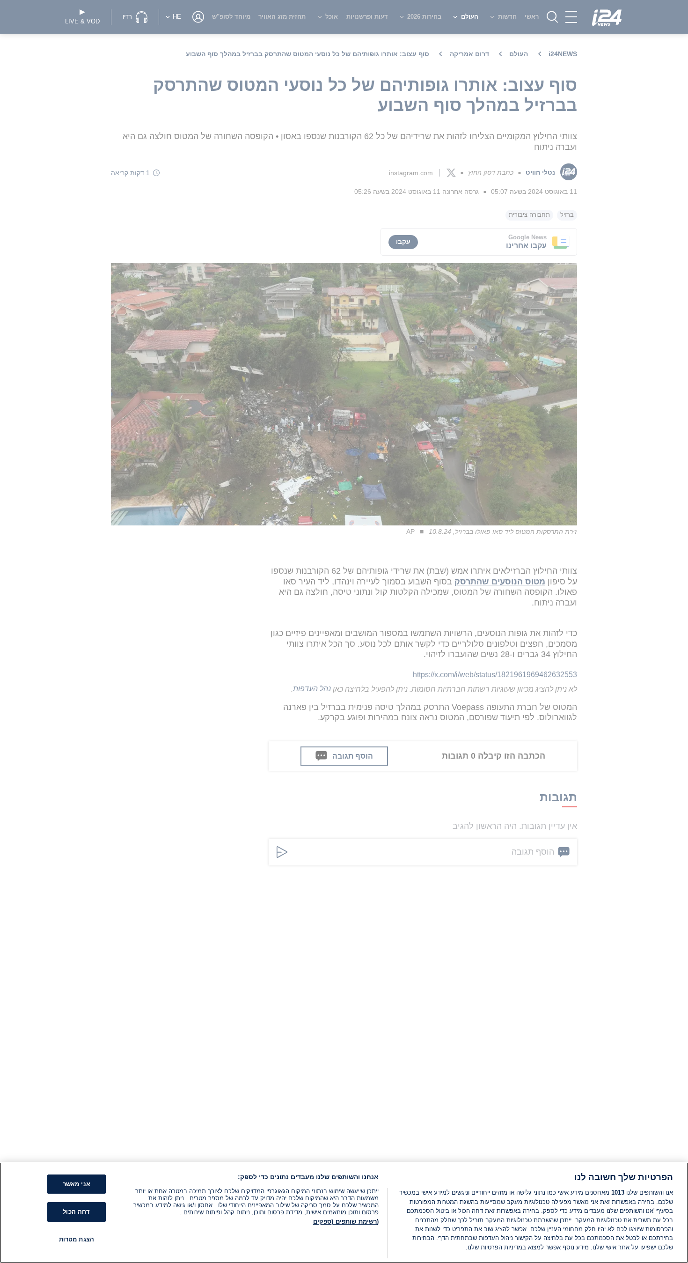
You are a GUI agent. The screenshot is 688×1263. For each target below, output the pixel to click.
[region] (344, 1212)
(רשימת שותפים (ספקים (346, 1221)
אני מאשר (76, 1184)
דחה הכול (76, 1211)
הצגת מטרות (76, 1239)
